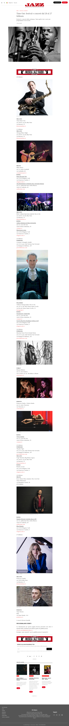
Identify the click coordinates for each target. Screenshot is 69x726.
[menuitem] (7, 3)
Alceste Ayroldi (19, 23)
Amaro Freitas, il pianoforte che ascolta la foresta (22, 679)
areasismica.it (20, 375)
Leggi (18, 688)
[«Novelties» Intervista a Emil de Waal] (34, 669)
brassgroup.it (20, 310)
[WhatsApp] (41, 656)
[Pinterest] (39, 656)
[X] (36, 656)
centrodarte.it (20, 408)
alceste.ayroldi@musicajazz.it (24, 630)
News (17, 10)
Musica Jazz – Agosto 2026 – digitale (46, 679)
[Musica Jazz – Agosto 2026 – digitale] (47, 669)
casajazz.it (19, 228)
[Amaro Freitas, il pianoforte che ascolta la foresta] (22, 669)
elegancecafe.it (21, 182)
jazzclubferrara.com (22, 247)
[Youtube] (62, 715)
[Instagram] (57, 715)
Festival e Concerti (24, 10)
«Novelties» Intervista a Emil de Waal (34, 679)
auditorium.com (21, 189)
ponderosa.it (20, 617)
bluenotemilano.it (21, 126)
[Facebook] (34, 656)
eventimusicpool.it (21, 173)
